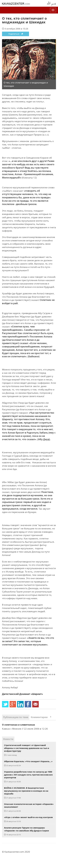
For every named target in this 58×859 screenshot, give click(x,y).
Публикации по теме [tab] (15, 717)
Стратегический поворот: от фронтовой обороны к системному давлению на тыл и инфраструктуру (26, 750)
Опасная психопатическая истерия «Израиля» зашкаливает (29, 807)
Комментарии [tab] (41, 717)
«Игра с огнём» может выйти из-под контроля (28, 819)
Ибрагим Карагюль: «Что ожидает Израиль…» (28, 763)
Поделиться (14, 34)
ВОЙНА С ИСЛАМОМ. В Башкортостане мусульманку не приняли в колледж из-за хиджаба (26, 793)
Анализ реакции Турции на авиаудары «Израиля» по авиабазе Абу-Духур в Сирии (26, 831)
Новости (8, 739)
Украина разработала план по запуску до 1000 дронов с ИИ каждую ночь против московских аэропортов (28, 776)
